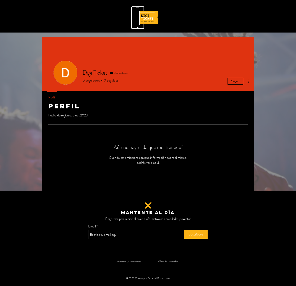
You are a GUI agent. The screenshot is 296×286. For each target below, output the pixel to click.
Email (92, 226)
